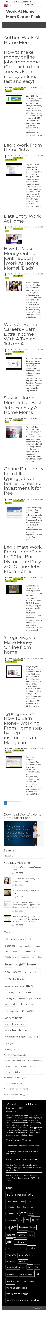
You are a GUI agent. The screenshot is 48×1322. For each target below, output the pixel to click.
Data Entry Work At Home (22, 218)
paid (6, 1004)
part (13, 1004)
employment (24, 957)
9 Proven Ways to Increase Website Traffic (23, 1145)
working (34, 1036)
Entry (33, 957)
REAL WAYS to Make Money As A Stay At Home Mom (25, 879)
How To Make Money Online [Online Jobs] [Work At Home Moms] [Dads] (21, 258)
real (19, 1003)
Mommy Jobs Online (12, 1072)
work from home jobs (15, 1036)
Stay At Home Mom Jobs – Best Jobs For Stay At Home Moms (22, 405)
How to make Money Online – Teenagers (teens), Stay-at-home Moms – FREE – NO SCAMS (25, 919)
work (30, 1011)
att (28, 938)
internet (28, 971)
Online (27, 992)
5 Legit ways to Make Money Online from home (20, 645)
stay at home (29, 1004)
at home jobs (17, 939)
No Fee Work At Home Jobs (15, 1077)
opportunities (34, 998)
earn (8, 957)
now (19, 992)
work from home (16, 1030)
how (7, 972)
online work (21, 998)
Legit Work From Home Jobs (23, 147)
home (31, 964)
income (17, 972)
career (20, 946)
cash (27, 945)
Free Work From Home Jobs (15, 1055)
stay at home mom (11, 1011)
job (37, 971)
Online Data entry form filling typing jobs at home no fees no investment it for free (23, 481)
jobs (8, 979)
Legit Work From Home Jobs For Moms (14, 159)
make (29, 985)
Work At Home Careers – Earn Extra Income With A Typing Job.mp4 (20, 334)
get (22, 964)
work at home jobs (15, 1023)
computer (36, 946)
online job (10, 998)
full (16, 965)
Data (6, 951)
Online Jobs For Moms (14, 277)
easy (15, 957)
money (9, 992)
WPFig (42, 1308)
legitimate (18, 979)
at (6, 938)
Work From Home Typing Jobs (14, 751)
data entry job (16, 951)
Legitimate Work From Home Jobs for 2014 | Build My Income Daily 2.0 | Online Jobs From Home (23, 559)
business (10, 945)
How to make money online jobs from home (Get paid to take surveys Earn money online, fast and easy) (22, 66)
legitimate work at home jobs (14, 986)
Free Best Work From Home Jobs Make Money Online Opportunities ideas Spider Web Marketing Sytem (26, 904)
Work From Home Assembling (16, 1089)
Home (32, 2)
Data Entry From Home (14, 230)
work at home (13, 1018)
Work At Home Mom (15, 87)
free (40, 957)
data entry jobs (29, 951)
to (22, 1010)
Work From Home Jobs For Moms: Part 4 (22, 1159)
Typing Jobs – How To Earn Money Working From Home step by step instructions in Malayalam (23, 728)
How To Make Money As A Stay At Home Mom (23, 1060)
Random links (11, 1111)
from (8, 964)
